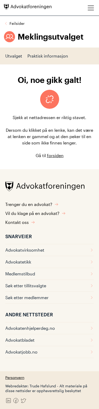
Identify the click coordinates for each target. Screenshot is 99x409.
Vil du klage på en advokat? (32, 213)
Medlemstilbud (20, 273)
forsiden (55, 155)
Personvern (14, 377)
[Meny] (90, 8)
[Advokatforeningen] (28, 7)
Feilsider (17, 23)
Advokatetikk (18, 261)
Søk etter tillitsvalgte (25, 285)
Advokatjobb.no (21, 351)
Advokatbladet (20, 339)
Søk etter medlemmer (27, 297)
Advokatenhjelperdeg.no (30, 328)
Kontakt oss (17, 222)
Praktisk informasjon (47, 55)
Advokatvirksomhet (24, 249)
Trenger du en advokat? (28, 204)
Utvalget (13, 55)
